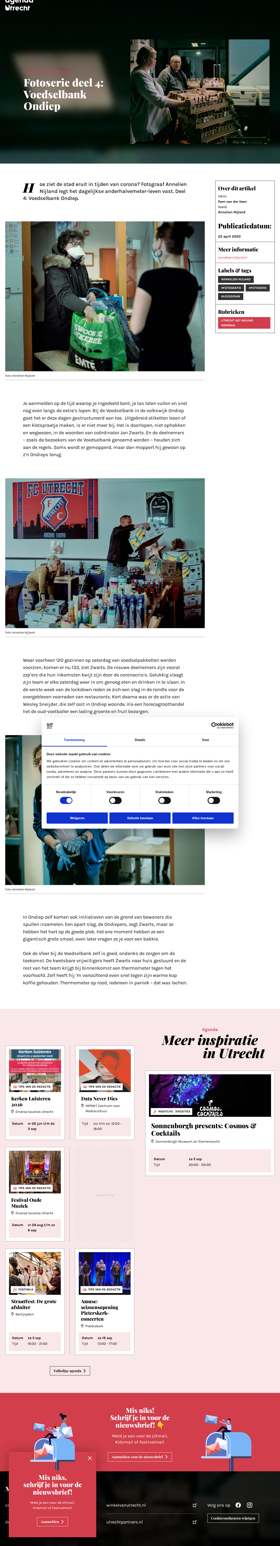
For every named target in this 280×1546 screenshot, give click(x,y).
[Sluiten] (90, 1458)
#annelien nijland (236, 279)
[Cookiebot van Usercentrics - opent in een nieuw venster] (214, 725)
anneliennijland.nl (232, 257)
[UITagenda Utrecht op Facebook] (238, 1506)
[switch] (115, 800)
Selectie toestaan (140, 818)
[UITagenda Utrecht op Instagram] (249, 1506)
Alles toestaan (203, 818)
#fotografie (231, 288)
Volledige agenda (67, 1370)
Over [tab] (205, 740)
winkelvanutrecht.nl (126, 1505)
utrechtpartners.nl (124, 1522)
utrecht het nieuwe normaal (237, 323)
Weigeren (77, 818)
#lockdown (230, 296)
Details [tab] (140, 740)
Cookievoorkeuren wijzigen (233, 1518)
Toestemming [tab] (74, 740)
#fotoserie (258, 288)
